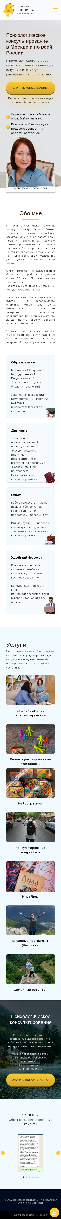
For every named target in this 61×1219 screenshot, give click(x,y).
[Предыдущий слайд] (3, 1153)
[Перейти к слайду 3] (29, 1177)
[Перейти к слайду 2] (26, 1177)
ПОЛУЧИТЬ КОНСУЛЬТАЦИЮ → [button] (30, 87)
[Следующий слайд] (58, 1153)
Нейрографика (30, 803)
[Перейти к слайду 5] (35, 1177)
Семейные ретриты (30, 990)
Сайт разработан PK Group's (30, 1214)
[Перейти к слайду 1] (23, 1177)
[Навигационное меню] (55, 10)
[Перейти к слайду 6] (38, 1177)
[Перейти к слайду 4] (32, 1177)
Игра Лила (30, 896)
